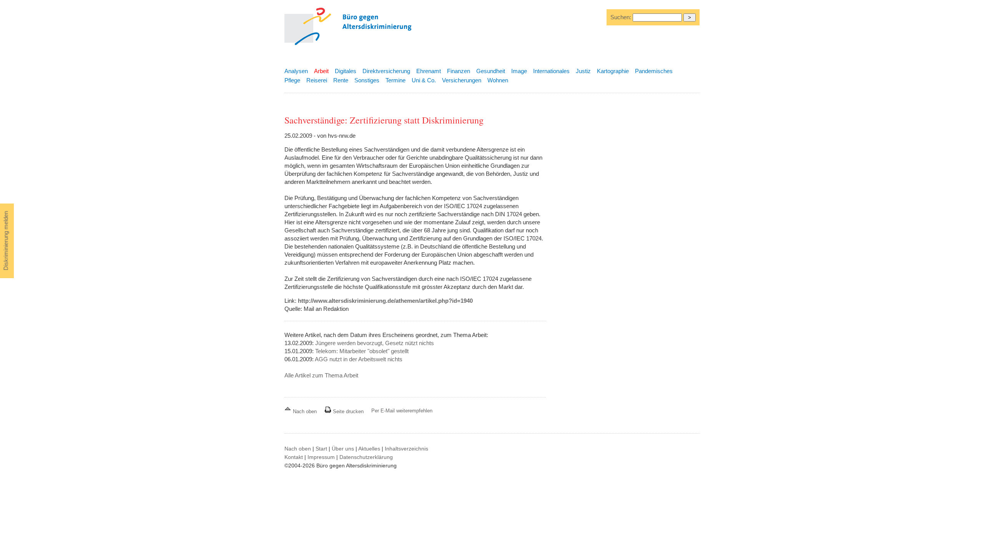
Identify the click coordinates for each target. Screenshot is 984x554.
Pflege (292, 80)
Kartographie (613, 71)
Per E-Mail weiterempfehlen (401, 411)
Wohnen (497, 80)
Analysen (296, 71)
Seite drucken (347, 411)
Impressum (321, 457)
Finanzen (458, 71)
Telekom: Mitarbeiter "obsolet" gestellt (362, 351)
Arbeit (321, 71)
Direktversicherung (386, 71)
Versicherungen (461, 80)
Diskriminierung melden (6, 240)
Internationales (551, 71)
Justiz (583, 71)
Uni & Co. (424, 80)
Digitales (345, 71)
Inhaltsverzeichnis (406, 449)
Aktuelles (369, 449)
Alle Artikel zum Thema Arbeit (321, 375)
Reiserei (316, 80)
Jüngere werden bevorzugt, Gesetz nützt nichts (374, 343)
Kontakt (293, 457)
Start (321, 449)
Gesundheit (490, 71)
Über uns (343, 449)
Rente (340, 80)
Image (519, 71)
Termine (396, 80)
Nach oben (304, 411)
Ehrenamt (428, 71)
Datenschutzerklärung (366, 457)
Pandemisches (654, 71)
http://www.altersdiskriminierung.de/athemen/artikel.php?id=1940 (385, 300)
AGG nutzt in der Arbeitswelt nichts (358, 359)
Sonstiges (366, 80)
